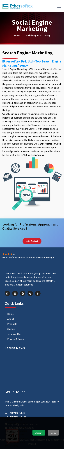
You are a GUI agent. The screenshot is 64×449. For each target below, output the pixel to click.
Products (12, 324)
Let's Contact (32, 241)
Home (17, 35)
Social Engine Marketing (37, 35)
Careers (11, 329)
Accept (38, 433)
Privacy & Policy (15, 339)
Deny (53, 433)
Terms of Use (14, 334)
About (10, 319)
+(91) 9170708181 (16, 412)
